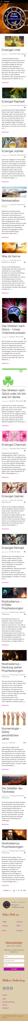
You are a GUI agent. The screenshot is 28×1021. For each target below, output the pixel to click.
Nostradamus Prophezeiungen (12, 845)
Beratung (5, 926)
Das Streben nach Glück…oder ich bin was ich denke (14, 393)
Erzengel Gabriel (12, 496)
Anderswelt (12, 54)
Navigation (7, 1)
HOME (4, 922)
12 (19, 890)
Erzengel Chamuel (14, 444)
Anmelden (14, 969)
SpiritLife (23, 54)
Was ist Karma (11, 256)
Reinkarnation (10, 200)
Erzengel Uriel (11, 50)
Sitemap (4, 1005)
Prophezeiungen (14, 612)
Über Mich (20, 922)
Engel (18, 54)
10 (14, 890)
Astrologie (13, 796)
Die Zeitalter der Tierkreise (12, 790)
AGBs (4, 999)
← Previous (6, 890)
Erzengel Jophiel (12, 151)
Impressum (5, 1008)
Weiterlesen (5, 82)
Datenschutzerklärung (8, 1002)
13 (21, 890)
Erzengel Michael (13, 547)
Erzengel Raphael (13, 101)
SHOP (18, 926)
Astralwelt (20, 500)
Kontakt (4, 995)
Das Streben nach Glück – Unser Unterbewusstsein (13, 329)
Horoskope (20, 931)
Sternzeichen (20, 796)
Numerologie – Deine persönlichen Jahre (11, 733)
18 (25, 743)
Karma (19, 260)
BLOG (4, 931)
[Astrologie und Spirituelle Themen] (14, 29)
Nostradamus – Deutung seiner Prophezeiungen (12, 667)
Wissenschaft (19, 337)
